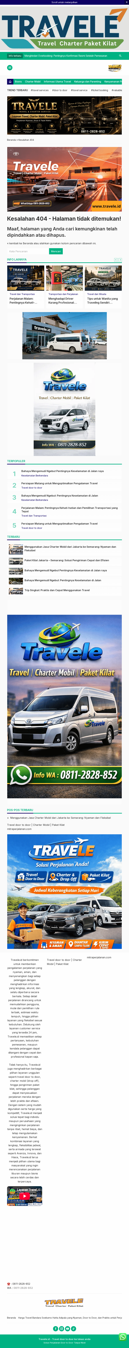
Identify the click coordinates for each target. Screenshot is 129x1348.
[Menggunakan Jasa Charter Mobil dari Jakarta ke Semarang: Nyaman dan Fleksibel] (16, 549)
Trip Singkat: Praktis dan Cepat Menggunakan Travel (57, 590)
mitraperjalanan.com (19, 829)
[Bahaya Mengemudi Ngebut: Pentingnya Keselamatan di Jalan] (16, 581)
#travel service (79, 90)
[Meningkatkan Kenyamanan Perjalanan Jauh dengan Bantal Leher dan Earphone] (64, 278)
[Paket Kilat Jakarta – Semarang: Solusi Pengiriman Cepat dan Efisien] (16, 561)
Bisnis (18, 81)
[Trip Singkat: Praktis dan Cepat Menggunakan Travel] (16, 591)
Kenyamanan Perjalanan (61, 294)
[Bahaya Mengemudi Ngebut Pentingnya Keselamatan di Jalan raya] (16, 571)
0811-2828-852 (21, 1283)
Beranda (11, 1317)
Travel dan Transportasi (34, 516)
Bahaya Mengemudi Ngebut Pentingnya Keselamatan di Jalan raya (62, 471)
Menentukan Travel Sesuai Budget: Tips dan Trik (103, 302)
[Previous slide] (116, 260)
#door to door (59, 90)
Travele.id (16, 959)
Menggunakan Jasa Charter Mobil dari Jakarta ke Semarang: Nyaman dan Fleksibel (60, 817)
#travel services (40, 90)
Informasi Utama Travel (57, 81)
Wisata (13, 294)
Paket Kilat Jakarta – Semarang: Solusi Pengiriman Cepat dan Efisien (67, 560)
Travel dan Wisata (96, 294)
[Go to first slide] (120, 260)
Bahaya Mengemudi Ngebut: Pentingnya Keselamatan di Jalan (59, 495)
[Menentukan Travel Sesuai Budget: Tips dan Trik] (103, 278)
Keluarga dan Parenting (87, 81)
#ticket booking (99, 90)
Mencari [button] (56, 251)
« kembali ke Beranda (20, 243)
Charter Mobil (33, 81)
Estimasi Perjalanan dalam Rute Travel (44, 55)
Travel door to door (31, 488)
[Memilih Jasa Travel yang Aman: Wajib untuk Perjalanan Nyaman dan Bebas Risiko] (25, 278)
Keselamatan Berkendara (34, 476)
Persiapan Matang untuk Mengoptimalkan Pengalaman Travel (59, 483)
